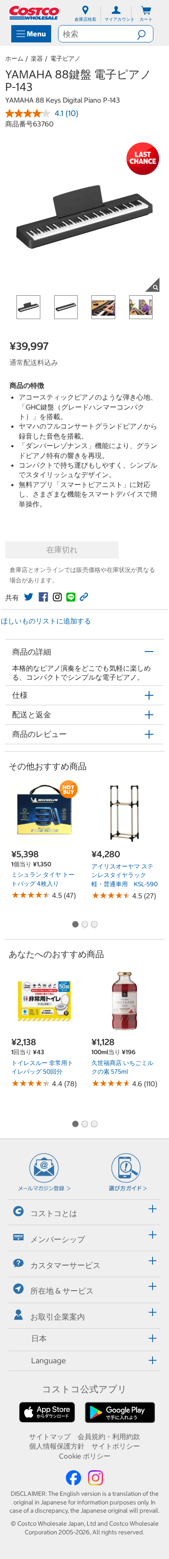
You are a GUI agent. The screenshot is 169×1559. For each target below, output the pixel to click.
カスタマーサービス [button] (65, 1265)
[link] (28, 597)
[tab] (84, 1211)
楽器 (37, 58)
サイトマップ (50, 1436)
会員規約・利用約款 (109, 1436)
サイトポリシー (115, 1446)
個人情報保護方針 (56, 1446)
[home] (35, 12)
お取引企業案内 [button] (57, 1317)
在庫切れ (62, 550)
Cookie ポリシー (84, 1456)
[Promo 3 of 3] (94, 925)
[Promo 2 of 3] (84, 925)
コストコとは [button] (53, 1213)
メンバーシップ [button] (57, 1239)
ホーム (14, 58)
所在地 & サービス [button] (62, 1291)
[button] (145, 34)
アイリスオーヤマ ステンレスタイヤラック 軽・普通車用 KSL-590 (124, 875)
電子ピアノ (65, 58)
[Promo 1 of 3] (75, 925)
